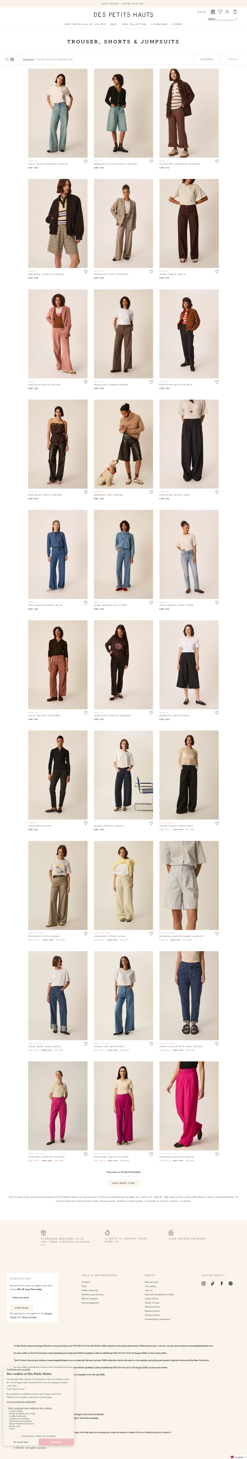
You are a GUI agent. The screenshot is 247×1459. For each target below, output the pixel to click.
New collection (134, 24)
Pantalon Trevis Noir (174, 495)
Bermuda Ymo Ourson (109, 495)
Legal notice (151, 1298)
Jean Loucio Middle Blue (45, 605)
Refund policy (152, 1311)
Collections (28, 59)
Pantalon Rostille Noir (176, 384)
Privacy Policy (152, 1315)
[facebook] (222, 1283)
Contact (86, 1282)
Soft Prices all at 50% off (85, 24)
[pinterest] (231, 1283)
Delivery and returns (93, 1294)
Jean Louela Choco (172, 274)
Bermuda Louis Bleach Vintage (115, 164)
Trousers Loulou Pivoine (111, 1157)
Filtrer (207, 59)
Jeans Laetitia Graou (109, 826)
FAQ (84, 1286)
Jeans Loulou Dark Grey (176, 826)
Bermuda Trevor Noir (174, 715)
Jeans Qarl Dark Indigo (44, 1046)
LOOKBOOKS (159, 24)
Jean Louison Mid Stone (110, 605)
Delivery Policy (152, 1306)
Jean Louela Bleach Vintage (48, 164)
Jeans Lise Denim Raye (109, 1046)
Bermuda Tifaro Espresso (46, 274)
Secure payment (90, 1302)
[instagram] (203, 1283)
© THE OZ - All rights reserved (29, 1447)
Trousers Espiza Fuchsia (176, 1157)
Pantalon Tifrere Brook (111, 384)
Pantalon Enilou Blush (44, 384)
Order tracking (90, 1290)
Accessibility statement (157, 1319)
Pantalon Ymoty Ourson (45, 495)
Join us (149, 1290)
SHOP (113, 24)
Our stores (150, 1286)
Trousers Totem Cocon (110, 936)
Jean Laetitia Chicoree (44, 715)
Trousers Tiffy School (44, 936)
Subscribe (22, 1308)
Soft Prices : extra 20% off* (123, 3)
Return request (90, 1298)
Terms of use (152, 1302)
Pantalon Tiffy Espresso (111, 274)
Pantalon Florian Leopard (112, 715)
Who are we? (152, 1282)
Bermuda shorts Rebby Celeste (181, 936)
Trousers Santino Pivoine (46, 1157)
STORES (177, 24)
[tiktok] (213, 1283)
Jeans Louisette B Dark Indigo (180, 1046)
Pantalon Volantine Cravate (179, 164)
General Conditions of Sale (159, 1294)
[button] (86, 161)
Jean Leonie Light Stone (176, 605)
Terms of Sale (29, 1317)
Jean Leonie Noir (40, 826)
